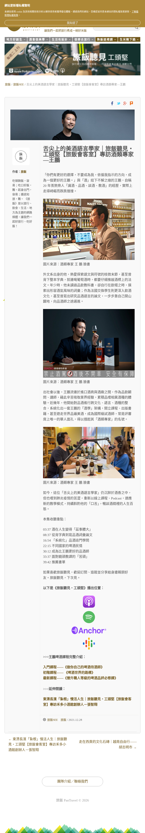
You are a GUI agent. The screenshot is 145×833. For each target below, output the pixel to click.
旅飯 (8, 84)
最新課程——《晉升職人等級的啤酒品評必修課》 (80, 678)
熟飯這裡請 (104, 40)
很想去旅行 (81, 40)
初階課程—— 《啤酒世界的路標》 (69, 673)
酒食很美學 (36, 40)
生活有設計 (59, 40)
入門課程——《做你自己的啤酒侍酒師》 (73, 667)
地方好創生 (13, 40)
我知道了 (72, 22)
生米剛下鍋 (127, 40)
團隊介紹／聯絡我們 (72, 781)
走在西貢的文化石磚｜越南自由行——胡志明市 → (108, 744)
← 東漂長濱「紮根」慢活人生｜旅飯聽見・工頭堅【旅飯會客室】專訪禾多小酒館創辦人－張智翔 (37, 744)
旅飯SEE (18, 84)
